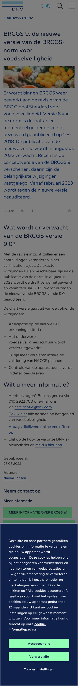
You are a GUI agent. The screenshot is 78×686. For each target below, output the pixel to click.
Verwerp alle (39, 656)
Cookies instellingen (39, 669)
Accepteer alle (39, 643)
